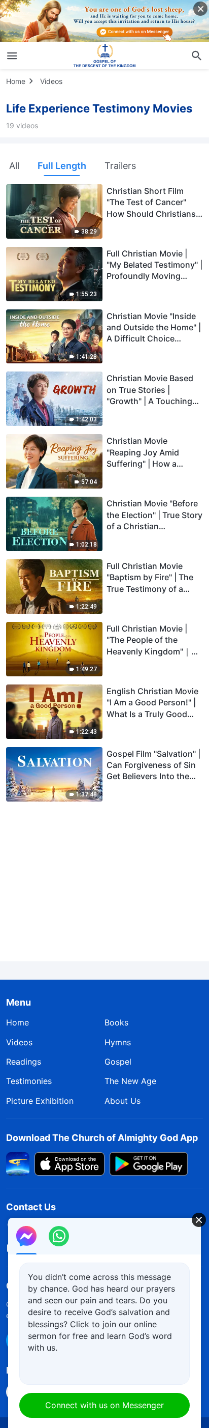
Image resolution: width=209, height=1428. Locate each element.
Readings (23, 1061)
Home (15, 81)
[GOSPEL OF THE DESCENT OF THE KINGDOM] (105, 55)
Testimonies (29, 1081)
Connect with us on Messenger (104, 1405)
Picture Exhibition (40, 1101)
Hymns (117, 1042)
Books (116, 1022)
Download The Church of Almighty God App (102, 1137)
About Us (122, 1101)
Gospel (117, 1061)
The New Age (130, 1081)
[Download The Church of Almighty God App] (17, 1163)
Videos (51, 81)
